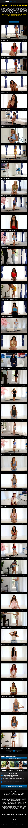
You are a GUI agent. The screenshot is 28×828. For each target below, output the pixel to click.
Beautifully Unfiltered (5, 592)
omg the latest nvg (4, 40)
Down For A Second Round (6, 109)
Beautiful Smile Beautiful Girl (6, 454)
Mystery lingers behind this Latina (7, 316)
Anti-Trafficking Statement (20, 821)
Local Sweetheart (4, 541)
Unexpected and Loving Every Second (8, 696)
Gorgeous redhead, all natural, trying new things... (10, 299)
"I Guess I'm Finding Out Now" (6, 282)
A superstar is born (4, 420)
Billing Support (5, 814)
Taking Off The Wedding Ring (6, 195)
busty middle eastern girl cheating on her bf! (9, 230)
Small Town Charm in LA (5, 57)
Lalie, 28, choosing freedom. (6, 351)
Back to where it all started (5, 558)
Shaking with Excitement (5, 264)
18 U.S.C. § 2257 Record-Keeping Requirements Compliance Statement (14, 818)
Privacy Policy (12, 821)
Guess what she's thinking (5, 748)
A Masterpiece (3, 610)
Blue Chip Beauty (4, 506)
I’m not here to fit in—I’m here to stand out (8, 679)
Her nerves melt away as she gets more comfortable (10, 402)
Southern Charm (4, 472)
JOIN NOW (14, 22)
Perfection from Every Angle (6, 126)
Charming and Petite (4, 247)
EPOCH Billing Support (12, 814)
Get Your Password (14, 786)
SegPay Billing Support (21, 814)
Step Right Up (3, 489)
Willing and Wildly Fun (5, 644)
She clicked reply (4, 575)
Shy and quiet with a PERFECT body (7, 213)
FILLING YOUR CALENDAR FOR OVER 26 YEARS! (14, 758)
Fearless (2, 437)
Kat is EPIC (3, 523)
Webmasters (14, 816)
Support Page (24, 824)
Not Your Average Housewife (6, 713)
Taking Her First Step (5, 161)
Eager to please (4, 333)
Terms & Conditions (6, 821)
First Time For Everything (5, 178)
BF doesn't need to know (5, 92)
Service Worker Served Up (6, 627)
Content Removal (14, 822)
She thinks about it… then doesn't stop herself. (9, 385)
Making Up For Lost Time (5, 368)
